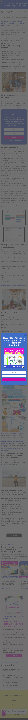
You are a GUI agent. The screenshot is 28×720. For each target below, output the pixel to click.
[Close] (25, 335)
